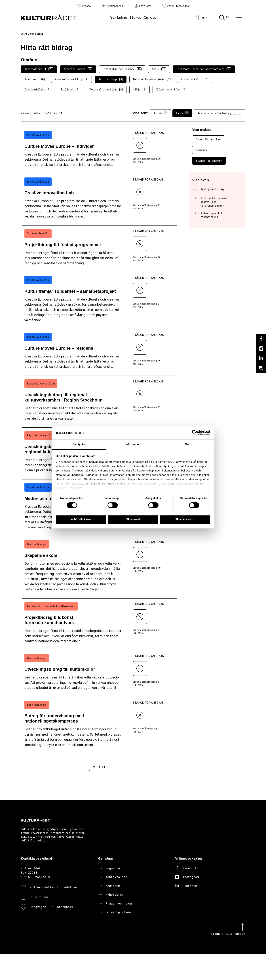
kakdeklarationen (102, 483)
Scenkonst (34, 79)
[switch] (112, 505)
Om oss (150, 17)
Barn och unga (110, 79)
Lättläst (145, 6)
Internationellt (38, 69)
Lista (179, 113)
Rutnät (157, 113)
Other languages (178, 6)
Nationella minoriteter (151, 79)
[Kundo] (261, 368)
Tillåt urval (133, 519)
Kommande (202, 150)
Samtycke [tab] (79, 444)
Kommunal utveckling (71, 79)
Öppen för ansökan (208, 139)
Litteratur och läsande (122, 69)
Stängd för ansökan (209, 160)
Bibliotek (69, 89)
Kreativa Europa (77, 69)
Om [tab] (187, 444)
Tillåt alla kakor (185, 519)
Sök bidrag (118, 17)
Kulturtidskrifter (170, 89)
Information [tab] (133, 444)
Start (24, 33)
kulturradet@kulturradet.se (53, 887)
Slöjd (139, 89)
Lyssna (86, 6)
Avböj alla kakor (81, 519)
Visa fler (101, 767)
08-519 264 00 (41, 897)
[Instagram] (261, 348)
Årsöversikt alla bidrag (214, 113)
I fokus (135, 17)
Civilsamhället (37, 89)
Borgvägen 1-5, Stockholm (51, 907)
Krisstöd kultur (194, 79)
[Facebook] (261, 339)
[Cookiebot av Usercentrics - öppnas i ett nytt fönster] (194, 432)
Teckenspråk (115, 6)
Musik (158, 69)
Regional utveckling (106, 89)
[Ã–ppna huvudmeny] (239, 17)
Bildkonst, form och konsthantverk (203, 69)
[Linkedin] (261, 358)
